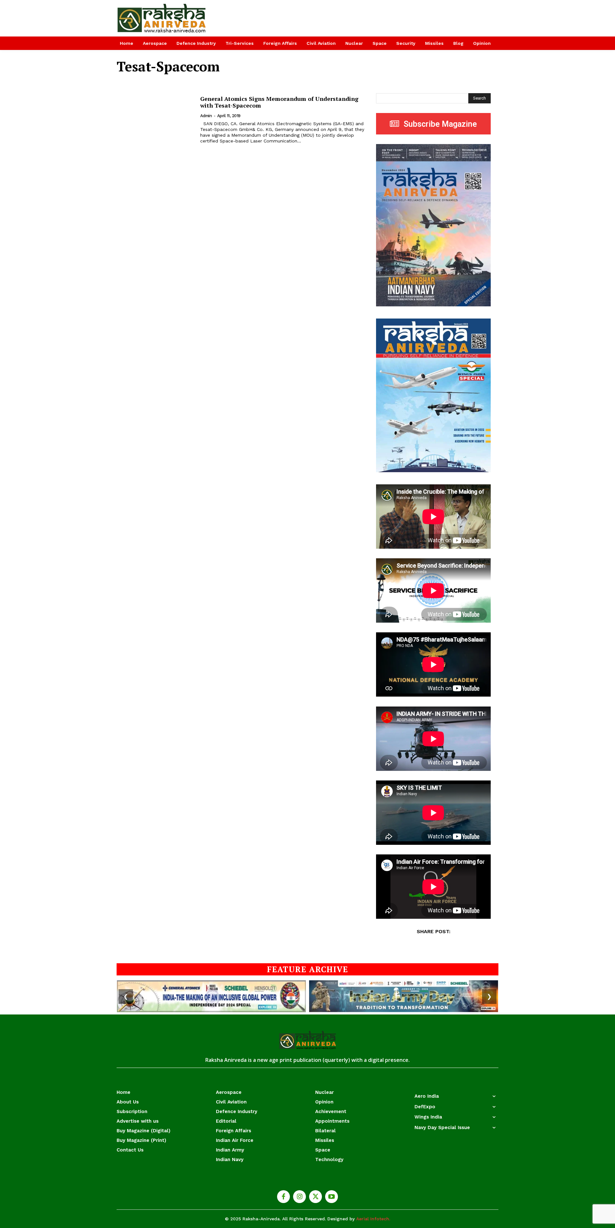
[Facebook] (283, 1196)
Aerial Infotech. (373, 1218)
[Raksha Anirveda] (162, 18)
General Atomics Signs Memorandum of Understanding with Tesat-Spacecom (279, 102)
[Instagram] (299, 1196)
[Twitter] (315, 1196)
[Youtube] (331, 1196)
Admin (206, 115)
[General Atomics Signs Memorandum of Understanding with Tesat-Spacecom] (154, 119)
